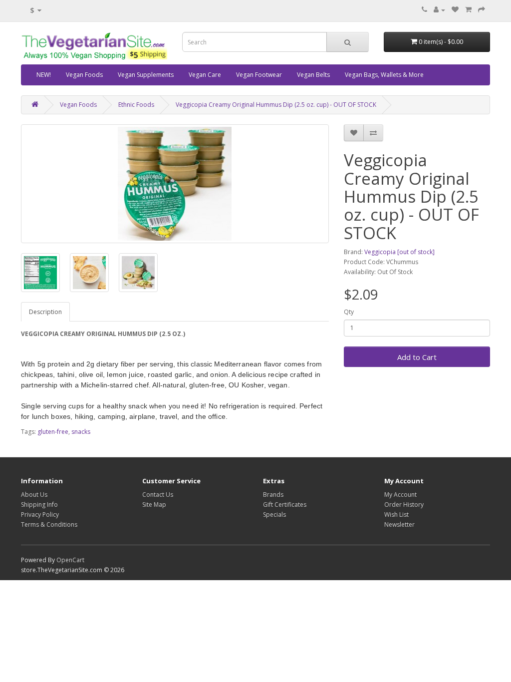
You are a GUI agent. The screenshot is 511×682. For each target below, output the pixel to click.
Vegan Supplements (146, 74)
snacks (80, 431)
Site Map (154, 504)
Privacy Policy (40, 514)
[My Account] (439, 9)
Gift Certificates (284, 504)
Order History (404, 504)
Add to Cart (417, 357)
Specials (274, 514)
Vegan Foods (84, 74)
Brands (273, 494)
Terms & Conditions (49, 524)
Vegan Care (205, 74)
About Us (34, 494)
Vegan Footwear (259, 74)
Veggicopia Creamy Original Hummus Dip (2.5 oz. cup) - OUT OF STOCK (276, 104)
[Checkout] (481, 9)
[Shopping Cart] (468, 9)
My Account (400, 494)
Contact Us (157, 494)
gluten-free (52, 431)
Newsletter (399, 524)
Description (45, 312)
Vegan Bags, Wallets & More (384, 74)
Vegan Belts (313, 74)
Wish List (396, 514)
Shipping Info (39, 504)
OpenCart (70, 560)
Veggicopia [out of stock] (399, 252)
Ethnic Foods (136, 104)
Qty (349, 312)
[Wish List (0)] (455, 9)
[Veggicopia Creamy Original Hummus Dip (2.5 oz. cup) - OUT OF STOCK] (175, 183)
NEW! (43, 74)
